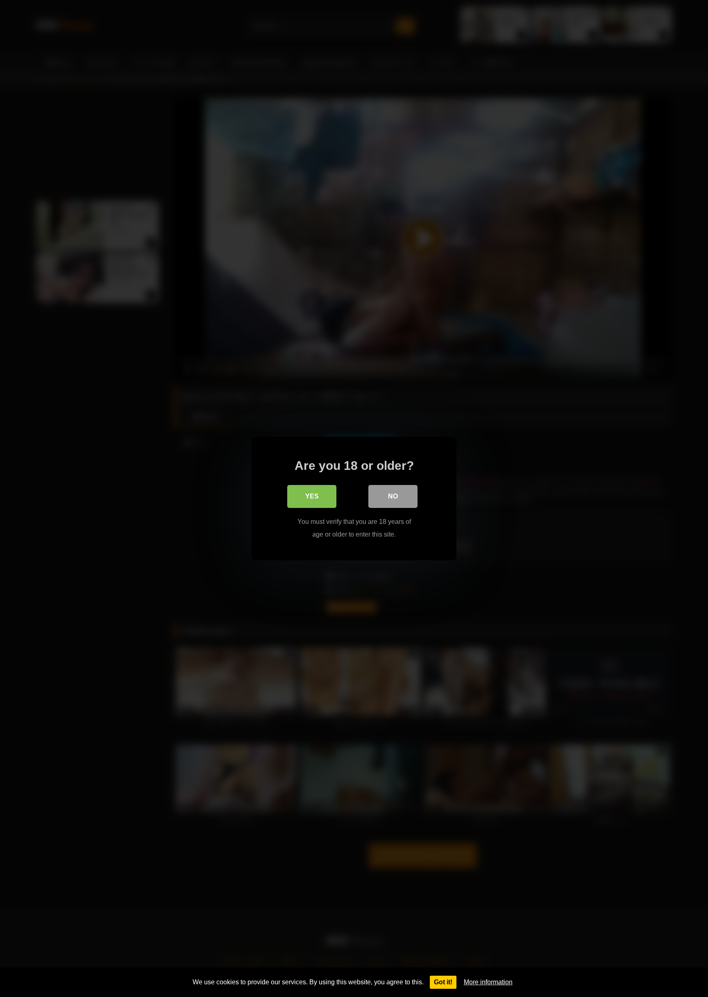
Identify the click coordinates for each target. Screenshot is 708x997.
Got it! (443, 982)
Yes (312, 496)
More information (488, 982)
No (393, 496)
